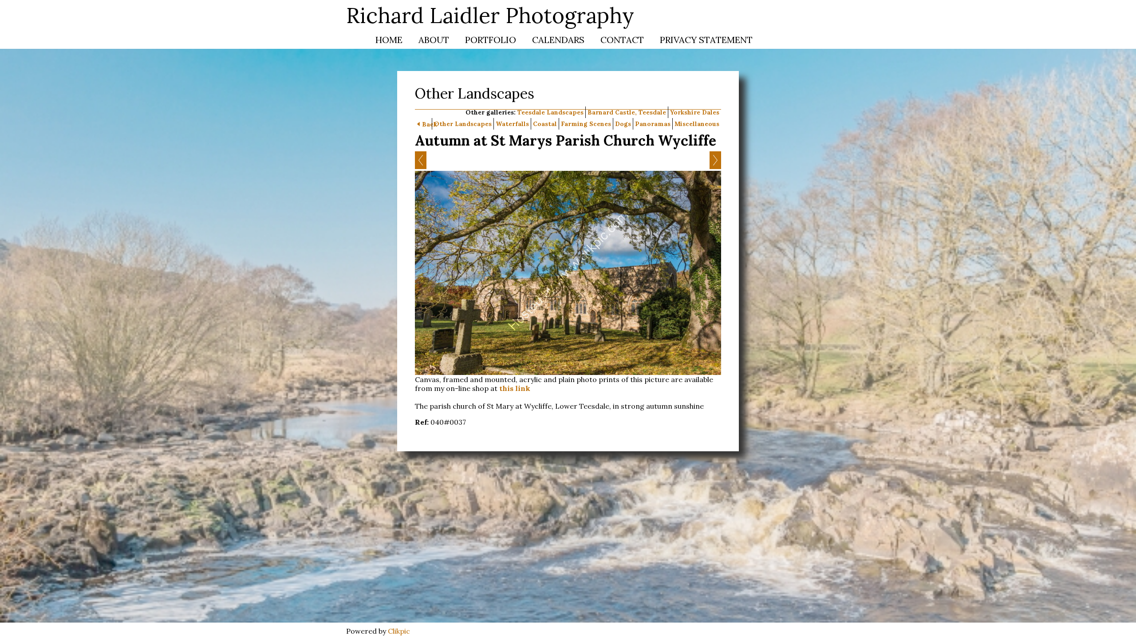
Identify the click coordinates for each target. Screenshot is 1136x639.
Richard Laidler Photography (490, 15)
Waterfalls (512, 124)
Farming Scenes (586, 124)
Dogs (623, 124)
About (433, 39)
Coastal (545, 124)
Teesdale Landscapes (550, 112)
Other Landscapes (463, 124)
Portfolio (490, 39)
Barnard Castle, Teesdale (627, 112)
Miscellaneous (696, 124)
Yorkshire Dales (694, 112)
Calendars (558, 39)
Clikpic (399, 631)
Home (388, 39)
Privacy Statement (706, 39)
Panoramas (653, 124)
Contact (622, 39)
